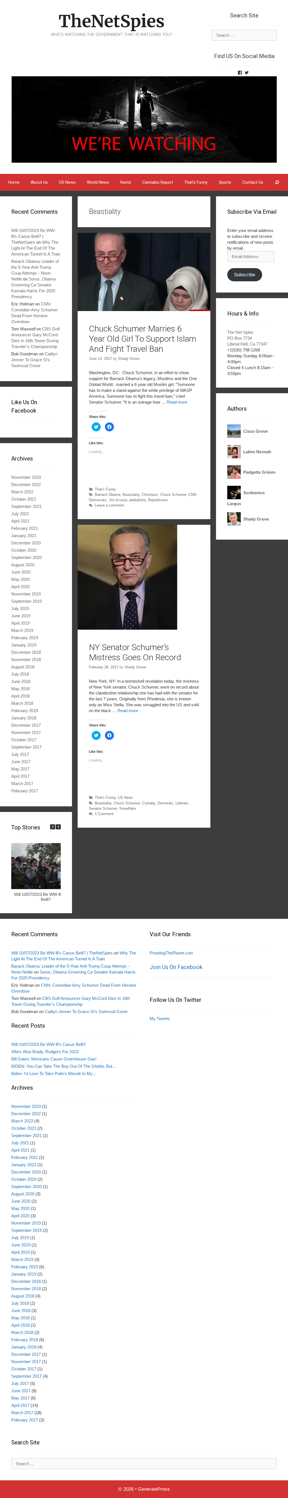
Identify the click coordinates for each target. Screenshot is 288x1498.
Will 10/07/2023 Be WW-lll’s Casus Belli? (45, 897)
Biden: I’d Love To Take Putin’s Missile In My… (54, 1073)
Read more (177, 402)
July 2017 (20, 754)
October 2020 (23, 550)
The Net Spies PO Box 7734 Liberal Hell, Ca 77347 (247, 338)
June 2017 (20, 761)
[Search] (277, 182)
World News (98, 182)
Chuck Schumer (173, 495)
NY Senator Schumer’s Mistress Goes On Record (135, 652)
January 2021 (23, 535)
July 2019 (20, 608)
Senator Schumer (103, 808)
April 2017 (20, 776)
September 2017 (26, 747)
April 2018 (20, 696)
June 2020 (20, 572)
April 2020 (20, 586)
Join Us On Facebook (176, 967)
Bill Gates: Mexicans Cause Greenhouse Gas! (53, 1059)
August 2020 (22, 564)
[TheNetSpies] (144, 119)
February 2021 (24, 528)
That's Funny (105, 489)
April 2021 (20, 521)
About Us (39, 182)
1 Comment (104, 814)
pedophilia (137, 500)
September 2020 (26, 557)
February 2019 (24, 637)
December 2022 (26, 484)
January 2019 (23, 645)
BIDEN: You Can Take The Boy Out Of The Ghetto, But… (63, 1066)
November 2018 (26, 659)
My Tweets (160, 1018)
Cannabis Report (157, 182)
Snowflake (127, 808)
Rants (125, 182)
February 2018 (24, 710)
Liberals (182, 803)
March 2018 (22, 703)
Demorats (165, 803)
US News (67, 182)
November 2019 (26, 594)
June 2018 (20, 681)
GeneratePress (154, 1489)
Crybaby (148, 803)
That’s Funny (196, 182)
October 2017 (23, 739)
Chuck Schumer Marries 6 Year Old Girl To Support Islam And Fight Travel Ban (142, 339)
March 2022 (22, 491)
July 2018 (20, 674)
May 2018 (20, 688)
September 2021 (26, 506)
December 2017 (26, 725)
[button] (58, 826)
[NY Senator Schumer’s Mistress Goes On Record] (127, 628)
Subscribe (244, 274)
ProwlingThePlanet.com (171, 953)
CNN (192, 495)
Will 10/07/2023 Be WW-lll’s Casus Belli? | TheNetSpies (33, 236)
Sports (225, 182)
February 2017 (24, 790)
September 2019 (26, 601)
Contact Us (252, 182)
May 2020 (20, 579)
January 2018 (23, 717)
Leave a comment (109, 505)
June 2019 (20, 615)
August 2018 (22, 666)
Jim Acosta (118, 500)
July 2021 (20, 513)
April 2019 (20, 623)
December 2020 (26, 542)
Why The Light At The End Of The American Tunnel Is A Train (35, 248)
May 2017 (20, 769)
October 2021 (23, 499)
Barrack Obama (107, 495)
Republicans (158, 500)
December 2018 (26, 652)
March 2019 (22, 630)
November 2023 (26, 477)
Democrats (98, 500)
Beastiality (131, 495)
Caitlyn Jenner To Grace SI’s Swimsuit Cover (34, 359)
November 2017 (26, 732)
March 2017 (22, 783)
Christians (150, 495)
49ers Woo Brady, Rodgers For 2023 (44, 1051)
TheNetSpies (111, 21)
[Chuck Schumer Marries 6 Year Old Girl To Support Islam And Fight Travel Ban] (144, 309)
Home (13, 182)
